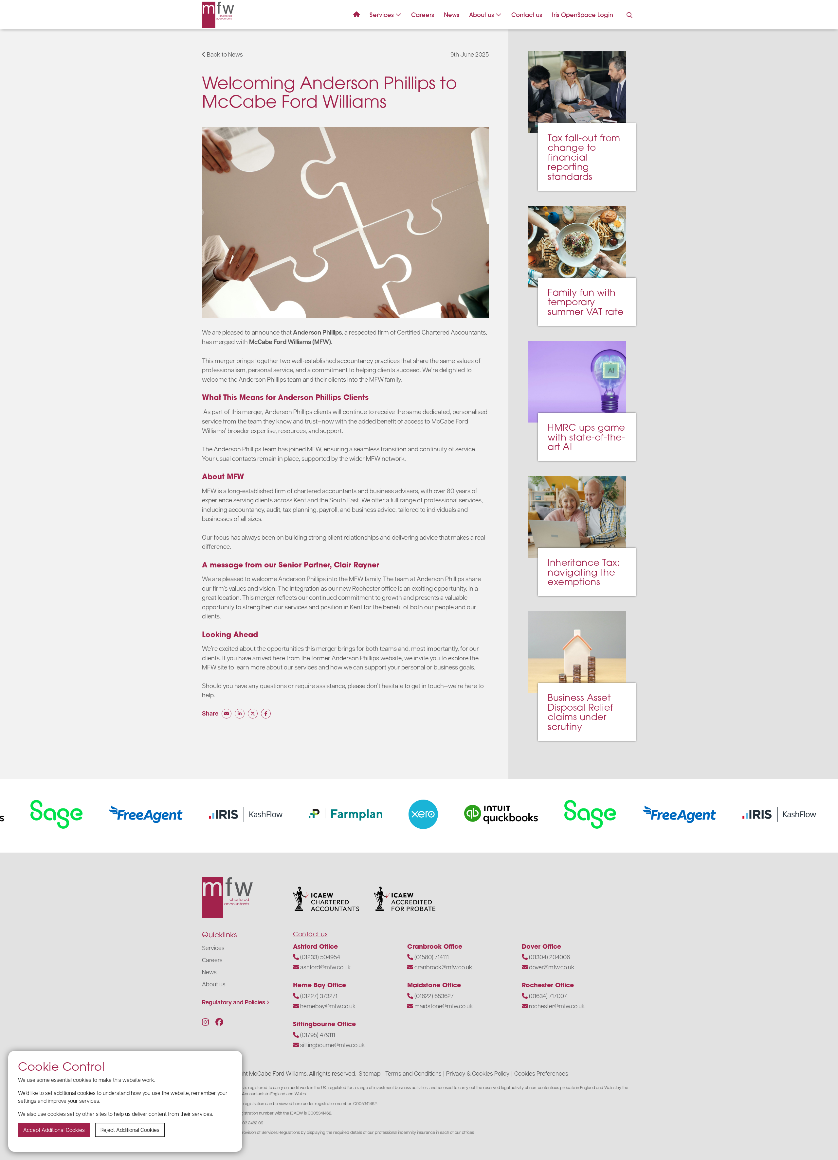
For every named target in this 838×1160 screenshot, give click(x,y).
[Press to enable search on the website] (629, 15)
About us (481, 15)
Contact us (526, 15)
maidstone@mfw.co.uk (443, 1006)
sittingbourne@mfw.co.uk (332, 1044)
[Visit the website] (105, 814)
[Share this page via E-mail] (226, 714)
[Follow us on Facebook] (219, 1021)
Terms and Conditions (413, 1073)
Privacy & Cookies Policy (478, 1073)
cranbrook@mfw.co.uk (443, 967)
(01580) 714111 (431, 957)
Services (382, 15)
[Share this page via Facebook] (266, 714)
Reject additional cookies (129, 1129)
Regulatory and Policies (233, 1002)
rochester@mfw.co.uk (557, 1006)
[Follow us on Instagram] (205, 1021)
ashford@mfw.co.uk (325, 967)
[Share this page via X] (253, 714)
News (451, 15)
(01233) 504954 (320, 957)
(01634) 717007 (548, 995)
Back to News (224, 54)
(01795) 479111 (317, 1034)
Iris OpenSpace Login (582, 15)
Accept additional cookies (54, 1129)
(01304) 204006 (549, 957)
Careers (422, 15)
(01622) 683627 (434, 995)
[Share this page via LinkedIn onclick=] (240, 714)
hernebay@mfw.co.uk (328, 1006)
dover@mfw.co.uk (551, 967)
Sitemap (370, 1073)
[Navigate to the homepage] (218, 15)
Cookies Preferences (541, 1073)
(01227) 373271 (318, 995)
